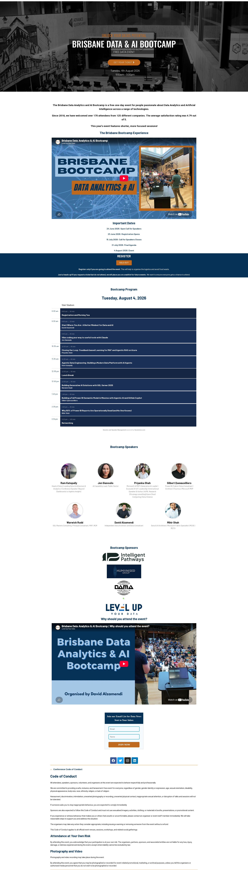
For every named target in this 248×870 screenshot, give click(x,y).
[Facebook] (113, 760)
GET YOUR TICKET (123, 62)
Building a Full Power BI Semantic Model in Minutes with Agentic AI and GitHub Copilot (102, 398)
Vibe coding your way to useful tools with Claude (85, 337)
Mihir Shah (65, 413)
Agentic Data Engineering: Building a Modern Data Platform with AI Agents (97, 362)
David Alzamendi (68, 328)
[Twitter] (120, 760)
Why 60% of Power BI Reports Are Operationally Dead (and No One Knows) (96, 410)
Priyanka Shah (67, 353)
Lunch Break (68, 375)
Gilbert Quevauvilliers (70, 400)
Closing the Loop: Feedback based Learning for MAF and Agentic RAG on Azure (99, 350)
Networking (67, 423)
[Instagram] (127, 760)
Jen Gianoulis (67, 340)
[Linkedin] (134, 760)
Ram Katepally (67, 365)
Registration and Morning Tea (76, 315)
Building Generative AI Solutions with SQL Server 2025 (87, 385)
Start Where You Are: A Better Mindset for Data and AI (87, 325)
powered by (124, 430)
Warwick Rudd (67, 388)
